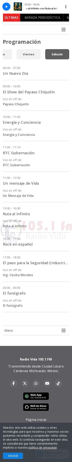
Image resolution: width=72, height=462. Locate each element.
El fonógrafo (14, 293)
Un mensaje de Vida (21, 183)
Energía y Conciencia (22, 122)
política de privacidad (43, 447)
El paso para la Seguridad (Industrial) (36, 262)
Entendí (13, 456)
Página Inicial (36, 419)
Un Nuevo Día (15, 73)
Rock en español (18, 244)
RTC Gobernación (19, 152)
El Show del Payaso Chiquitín (29, 91)
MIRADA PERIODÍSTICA (39, 17)
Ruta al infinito (16, 213)
